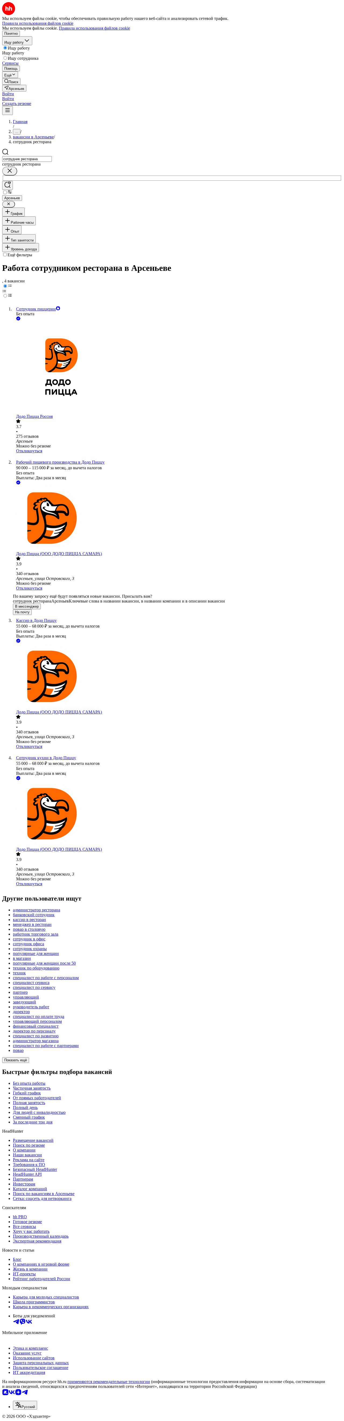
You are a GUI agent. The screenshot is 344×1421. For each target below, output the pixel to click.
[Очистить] (9, 171)
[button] (8, 94)
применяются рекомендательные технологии (108, 1381)
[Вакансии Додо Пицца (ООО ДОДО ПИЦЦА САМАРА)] (177, 518)
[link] (11, 81)
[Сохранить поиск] (7, 185)
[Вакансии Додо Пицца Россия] (177, 368)
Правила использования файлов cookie (94, 28)
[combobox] (27, 159)
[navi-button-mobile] (7, 110)
